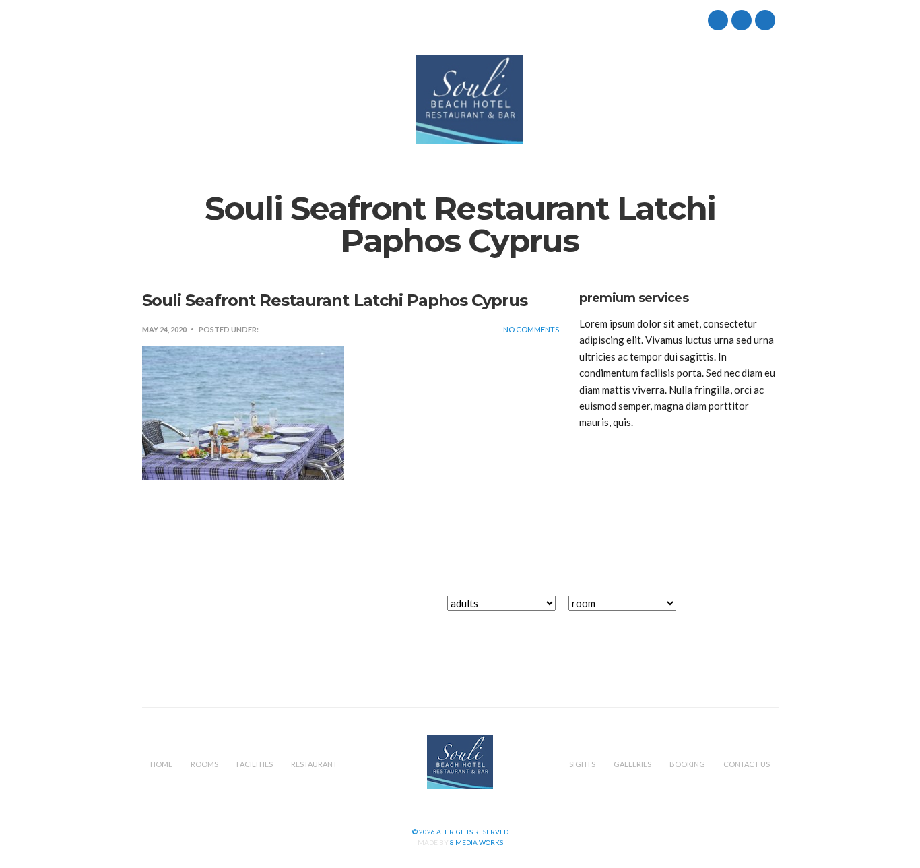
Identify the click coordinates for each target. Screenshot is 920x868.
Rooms (207, 99)
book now (735, 610)
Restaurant (337, 99)
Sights (555, 99)
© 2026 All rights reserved (460, 832)
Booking (678, 99)
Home (156, 99)
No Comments (531, 329)
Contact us (748, 99)
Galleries (613, 99)
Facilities (267, 99)
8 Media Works (476, 842)
